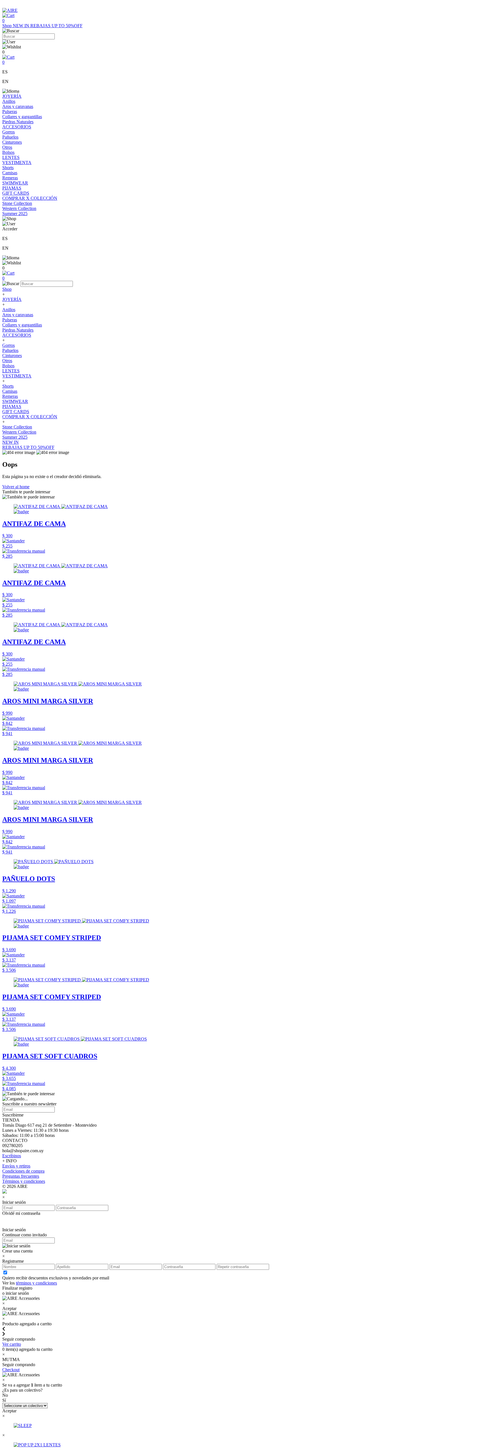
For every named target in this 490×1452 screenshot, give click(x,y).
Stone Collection (17, 203)
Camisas (9, 172)
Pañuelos (10, 137)
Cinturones (12, 142)
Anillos (8, 101)
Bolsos (8, 152)
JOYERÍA (12, 96)
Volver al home (15, 486)
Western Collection (19, 208)
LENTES (11, 157)
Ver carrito (11, 1344)
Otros (7, 147)
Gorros (8, 132)
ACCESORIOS (16, 126)
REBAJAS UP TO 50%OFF (56, 25)
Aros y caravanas (17, 106)
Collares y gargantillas (22, 116)
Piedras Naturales (17, 121)
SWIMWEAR (15, 183)
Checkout (11, 1369)
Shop (7, 25)
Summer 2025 (15, 213)
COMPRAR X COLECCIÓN (29, 198)
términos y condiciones (36, 1283)
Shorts (8, 167)
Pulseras (9, 111)
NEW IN (21, 25)
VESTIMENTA (16, 162)
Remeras (10, 177)
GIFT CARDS (15, 193)
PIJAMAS (11, 188)
